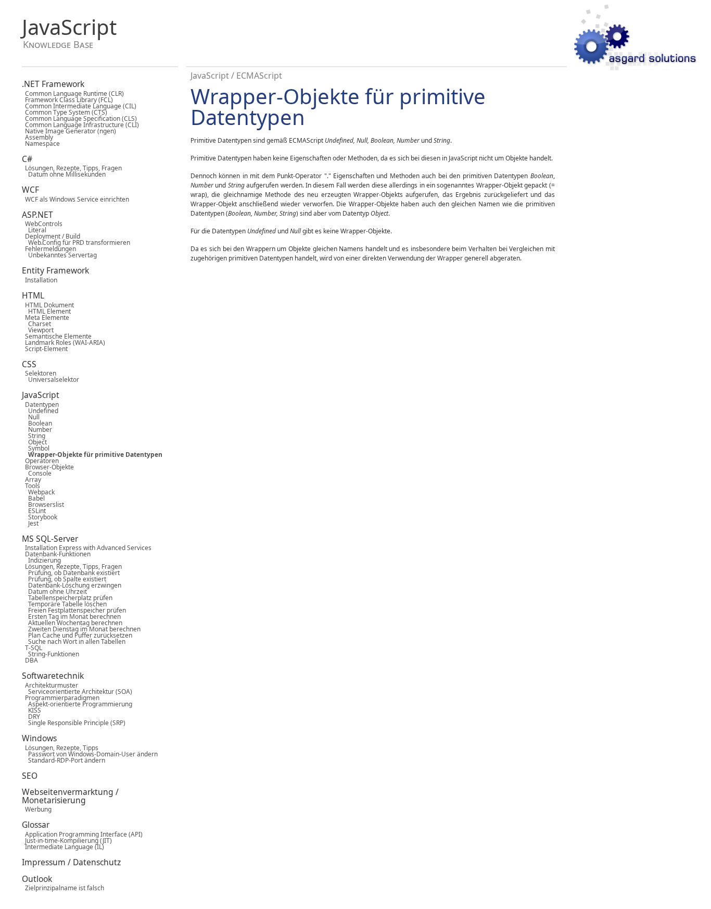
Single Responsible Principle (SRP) (73, 722)
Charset (36, 323)
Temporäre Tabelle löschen (64, 604)
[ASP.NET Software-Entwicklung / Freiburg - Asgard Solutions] (635, 37)
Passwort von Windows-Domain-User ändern (90, 754)
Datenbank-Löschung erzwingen (71, 585)
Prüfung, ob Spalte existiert (64, 579)
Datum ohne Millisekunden (64, 174)
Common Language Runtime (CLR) (73, 93)
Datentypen (40, 404)
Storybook (39, 517)
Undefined (40, 410)
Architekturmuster (50, 685)
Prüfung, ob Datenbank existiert (71, 572)
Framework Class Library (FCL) (67, 99)
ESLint (34, 510)
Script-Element (45, 348)
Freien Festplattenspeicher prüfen (74, 610)
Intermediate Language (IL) (63, 846)
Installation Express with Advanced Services (86, 547)
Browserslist (43, 504)
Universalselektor (50, 379)
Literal (34, 230)
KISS (31, 710)
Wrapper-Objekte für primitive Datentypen (92, 454)
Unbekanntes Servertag (59, 255)
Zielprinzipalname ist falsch (63, 887)
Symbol (35, 448)
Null (31, 417)
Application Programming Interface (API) (82, 834)
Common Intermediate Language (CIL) (79, 106)
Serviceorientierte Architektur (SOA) (77, 691)
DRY (31, 716)
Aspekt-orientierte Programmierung (77, 704)
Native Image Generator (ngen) (69, 131)
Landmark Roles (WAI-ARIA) (63, 342)
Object (34, 442)
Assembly (37, 137)
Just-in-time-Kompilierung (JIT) (67, 840)
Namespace (41, 143)
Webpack (38, 492)
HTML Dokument (48, 305)
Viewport (38, 330)
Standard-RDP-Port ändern (63, 760)
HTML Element (46, 311)
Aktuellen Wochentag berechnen (72, 622)
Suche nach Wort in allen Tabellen (73, 641)
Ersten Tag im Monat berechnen (71, 616)
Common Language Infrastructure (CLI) (80, 124)
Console (37, 473)
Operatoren (40, 460)
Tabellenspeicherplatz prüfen (67, 597)
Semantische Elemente (57, 336)
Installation (39, 280)
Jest (30, 523)
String (33, 435)
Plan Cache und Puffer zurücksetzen (77, 635)
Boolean (37, 423)
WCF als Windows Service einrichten (75, 199)
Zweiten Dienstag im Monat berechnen (81, 629)
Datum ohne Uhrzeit (54, 591)
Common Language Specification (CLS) (79, 118)
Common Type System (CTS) (64, 112)
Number (37, 429)
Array (31, 479)
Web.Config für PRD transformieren (76, 242)
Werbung (37, 809)
